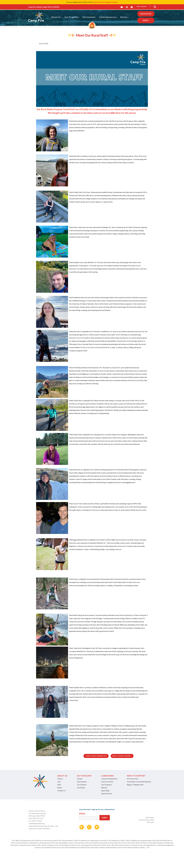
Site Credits (150, 822)
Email (82, 813)
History (60, 779)
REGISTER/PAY (146, 14)
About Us (55, 17)
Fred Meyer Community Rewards (139, 782)
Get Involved (88, 17)
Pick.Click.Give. (132, 779)
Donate (146, 20)
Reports (104, 788)
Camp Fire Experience (109, 779)
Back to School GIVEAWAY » (122, 756)
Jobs (59, 782)
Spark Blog (105, 791)
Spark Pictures (106, 793)
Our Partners (81, 785)
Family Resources (107, 17)
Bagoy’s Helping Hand (135, 785)
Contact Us (61, 791)
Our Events (81, 788)
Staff (59, 785)
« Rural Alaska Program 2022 (96, 756)
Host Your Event (107, 782)
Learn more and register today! (105, 2)
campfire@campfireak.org (37, 823)
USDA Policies (149, 817)
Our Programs (71, 17)
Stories (123, 17)
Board (59, 788)
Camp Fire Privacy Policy (146, 820)
